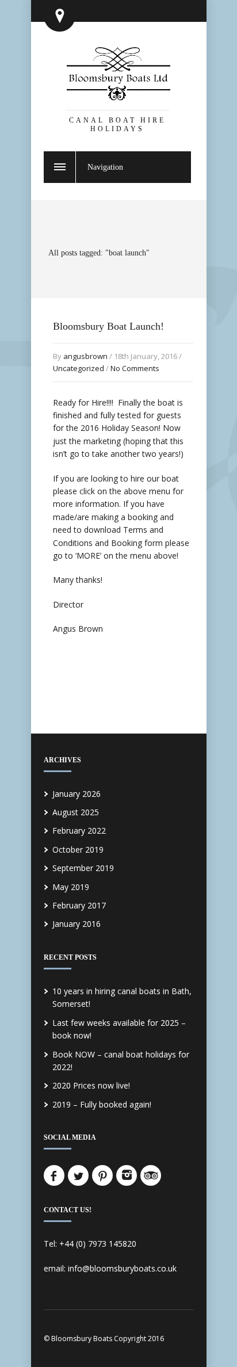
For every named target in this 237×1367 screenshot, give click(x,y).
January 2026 (76, 793)
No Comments (134, 368)
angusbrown (85, 356)
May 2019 (70, 886)
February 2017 (79, 905)
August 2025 (75, 812)
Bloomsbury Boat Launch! (108, 326)
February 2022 (79, 830)
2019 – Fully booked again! (101, 1104)
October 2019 (78, 849)
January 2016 (76, 923)
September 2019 (83, 867)
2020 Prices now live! (91, 1085)
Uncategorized (78, 368)
